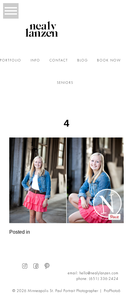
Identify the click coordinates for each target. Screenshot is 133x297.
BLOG (82, 60)
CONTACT (58, 60)
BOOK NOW (109, 60)
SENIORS (65, 82)
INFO (35, 60)
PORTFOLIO (10, 60)
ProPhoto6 (112, 291)
